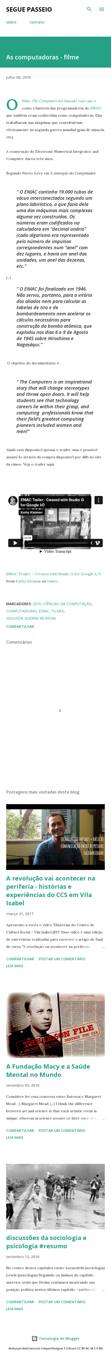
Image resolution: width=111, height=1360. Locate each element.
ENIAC (96, 108)
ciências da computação (67, 603)
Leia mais (14, 965)
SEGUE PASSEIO (29, 9)
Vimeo (52, 581)
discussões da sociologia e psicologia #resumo (46, 1241)
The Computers (44, 101)
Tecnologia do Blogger (59, 1338)
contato (37, 22)
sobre (11, 22)
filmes (57, 611)
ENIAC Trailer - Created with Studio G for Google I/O (53, 574)
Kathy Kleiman (28, 581)
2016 (37, 603)
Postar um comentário (62, 958)
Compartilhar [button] (20, 626)
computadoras (21, 611)
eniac (44, 611)
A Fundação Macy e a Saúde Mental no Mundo (48, 1070)
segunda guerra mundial (31, 618)
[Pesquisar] (89, 9)
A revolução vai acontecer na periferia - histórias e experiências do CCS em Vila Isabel (50, 890)
